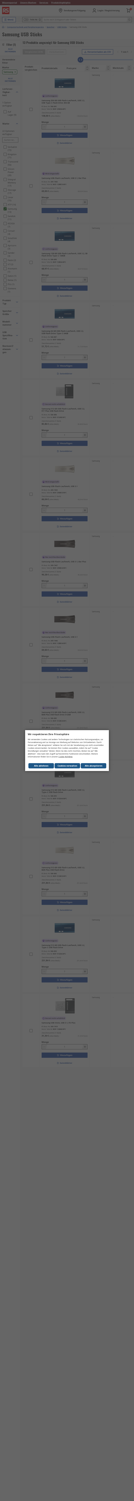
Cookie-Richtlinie (65, 756)
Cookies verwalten (67, 765)
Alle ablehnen (41, 765)
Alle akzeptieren (93, 765)
